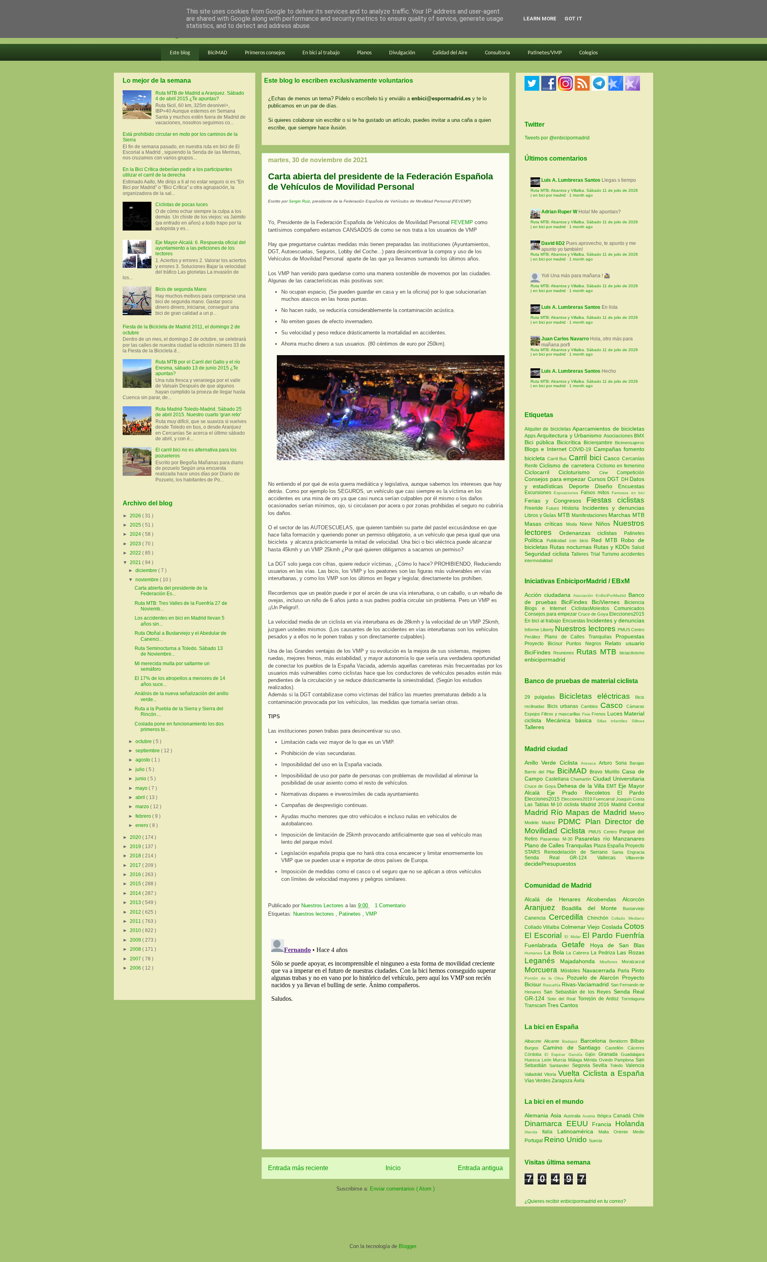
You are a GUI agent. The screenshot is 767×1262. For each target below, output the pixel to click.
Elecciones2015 (626, 614)
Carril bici (586, 457)
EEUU (579, 1123)
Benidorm (619, 1041)
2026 (136, 516)
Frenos (599, 713)
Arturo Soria (614, 763)
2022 (136, 553)
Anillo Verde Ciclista (553, 762)
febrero (143, 816)
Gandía (577, 1054)
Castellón (616, 1047)
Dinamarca (545, 1123)
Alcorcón (633, 899)
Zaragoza (563, 1080)
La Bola (555, 952)
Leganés (542, 960)
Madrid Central (627, 804)
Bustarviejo (633, 908)
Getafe (576, 944)
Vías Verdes (538, 1080)
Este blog (180, 53)
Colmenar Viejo (581, 927)
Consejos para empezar (556, 479)
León (547, 1059)
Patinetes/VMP (545, 53)
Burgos (534, 1047)
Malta (606, 1131)
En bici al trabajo (321, 53)
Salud (638, 547)
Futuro (554, 508)
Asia (557, 1115)
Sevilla (601, 1065)
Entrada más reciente (298, 1168)
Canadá (623, 1116)
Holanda (629, 1123)
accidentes (632, 554)
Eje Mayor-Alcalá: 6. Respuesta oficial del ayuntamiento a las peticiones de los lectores (200, 248)
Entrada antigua (480, 1168)
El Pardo (630, 792)
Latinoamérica (577, 1131)
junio (141, 778)
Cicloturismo (578, 472)
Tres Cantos (562, 1005)
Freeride (535, 508)
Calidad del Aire (450, 53)
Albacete (534, 1041)
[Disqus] (385, 1036)
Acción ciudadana (547, 595)
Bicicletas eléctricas (594, 696)
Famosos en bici (628, 493)
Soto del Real (562, 998)
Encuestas (631, 486)
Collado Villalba (543, 927)
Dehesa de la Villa (581, 786)
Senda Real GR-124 (561, 858)
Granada (609, 1054)
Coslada (613, 927)
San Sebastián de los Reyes (578, 992)
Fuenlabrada (543, 945)
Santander (560, 1065)
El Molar (573, 936)
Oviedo (607, 1059)
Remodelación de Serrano (578, 852)
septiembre (148, 750)
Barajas (637, 763)
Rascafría (552, 985)
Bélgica (605, 1115)
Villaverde (635, 857)
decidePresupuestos (550, 864)
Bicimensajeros (629, 442)
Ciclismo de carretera (567, 465)
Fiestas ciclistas (615, 500)
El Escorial (544, 935)
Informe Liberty (539, 629)
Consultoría (497, 53)
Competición (630, 472)
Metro (637, 813)
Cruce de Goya (593, 614)
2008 (136, 949)
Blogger (407, 1246)
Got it (573, 19)
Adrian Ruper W (559, 212)
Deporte (582, 486)
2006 (136, 968)
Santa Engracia (628, 852)
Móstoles (571, 971)
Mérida (591, 1059)
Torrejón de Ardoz (599, 999)
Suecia (595, 1140)
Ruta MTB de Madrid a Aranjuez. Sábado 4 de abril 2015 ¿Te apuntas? (199, 95)
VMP (371, 914)
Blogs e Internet (547, 449)
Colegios (588, 53)
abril (140, 797)
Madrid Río (545, 812)
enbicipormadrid (545, 659)
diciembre (146, 570)
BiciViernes (606, 602)
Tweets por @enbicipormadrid (557, 138)
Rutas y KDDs (613, 547)
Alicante (553, 1041)
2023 (136, 544)
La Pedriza (604, 953)
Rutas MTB (596, 652)
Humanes (534, 953)
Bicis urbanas (562, 706)
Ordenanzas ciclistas (591, 533)
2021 (136, 562)
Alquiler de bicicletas (548, 429)
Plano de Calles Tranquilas (578, 637)
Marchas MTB (626, 515)
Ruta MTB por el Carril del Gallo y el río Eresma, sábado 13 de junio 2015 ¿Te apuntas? (197, 367)
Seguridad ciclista (548, 554)
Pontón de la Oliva (546, 978)
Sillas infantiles (612, 721)
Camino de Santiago (574, 1047)
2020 (136, 837)
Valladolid (534, 1074)
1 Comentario (390, 905)
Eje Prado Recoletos (582, 792)
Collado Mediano (627, 918)
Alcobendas (604, 899)
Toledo (618, 1065)
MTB (565, 515)
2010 (136, 930)
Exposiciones (567, 493)
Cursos (598, 479)
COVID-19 (581, 449)
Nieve (587, 524)
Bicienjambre (599, 442)
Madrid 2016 (596, 804)
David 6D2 (553, 243)
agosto (143, 760)
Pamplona (625, 1059)
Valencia (635, 1065)
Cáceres (636, 1047)
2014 (136, 893)
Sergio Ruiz (299, 201)
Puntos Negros (583, 643)
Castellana (558, 779)
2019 (136, 846)
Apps (531, 436)
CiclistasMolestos (590, 608)
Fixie (586, 714)
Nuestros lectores (314, 914)
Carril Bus (558, 458)
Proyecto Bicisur (543, 643)
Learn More (539, 19)
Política (535, 540)
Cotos (634, 926)
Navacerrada (600, 970)
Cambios (589, 706)
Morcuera (542, 970)
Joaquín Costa (630, 799)
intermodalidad (538, 560)
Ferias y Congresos (555, 500)
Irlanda (533, 1132)
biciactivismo (632, 652)
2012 (136, 912)
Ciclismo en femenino (620, 466)
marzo (142, 806)
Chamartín (581, 779)
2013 (136, 902)
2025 (136, 525)
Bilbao (637, 1041)
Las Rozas (630, 952)
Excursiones (539, 492)
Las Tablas (538, 804)
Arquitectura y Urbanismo (570, 435)
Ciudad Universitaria (619, 778)
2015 (136, 883)
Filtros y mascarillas (560, 713)
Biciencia (634, 602)
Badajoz (571, 1041)
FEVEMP (462, 222)
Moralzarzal (633, 961)
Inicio (393, 1168)
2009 (136, 940)
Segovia (582, 1065)
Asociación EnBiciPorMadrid (599, 595)
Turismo (611, 554)
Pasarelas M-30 (557, 839)
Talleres (580, 554)
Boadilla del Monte (592, 908)
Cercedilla (568, 917)
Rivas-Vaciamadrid (586, 984)
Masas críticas (545, 524)
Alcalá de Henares (555, 899)
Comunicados (629, 608)
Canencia (537, 918)
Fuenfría (630, 935)
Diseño (606, 486)
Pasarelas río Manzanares (609, 838)
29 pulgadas (540, 697)
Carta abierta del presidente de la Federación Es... (171, 590)
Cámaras (635, 706)
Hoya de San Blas (617, 945)
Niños (604, 524)
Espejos (532, 713)
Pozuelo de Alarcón (594, 977)
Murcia (560, 1059)
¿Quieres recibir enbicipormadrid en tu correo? (575, 1201)
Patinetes (350, 914)
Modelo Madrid (541, 822)
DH (625, 479)
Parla (625, 971)
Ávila (579, 1080)
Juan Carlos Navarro (565, 339)
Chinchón (599, 918)
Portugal (534, 1140)
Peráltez (532, 636)
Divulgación (402, 53)
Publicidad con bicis (569, 540)
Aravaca (590, 763)
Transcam (536, 1005)
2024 (136, 534)
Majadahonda (580, 961)
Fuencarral (604, 799)
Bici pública (541, 442)
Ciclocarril (541, 472)
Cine (608, 472)
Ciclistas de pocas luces (181, 204)
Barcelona (594, 1040)
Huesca (533, 1059)
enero (142, 825)
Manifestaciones (590, 515)
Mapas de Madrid (598, 812)
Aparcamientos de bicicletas (608, 428)
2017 (136, 865)
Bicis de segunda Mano (181, 289)
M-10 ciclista (566, 804)
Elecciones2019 (577, 799)
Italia (549, 1132)
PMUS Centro (631, 629)
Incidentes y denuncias (613, 508)
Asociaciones (619, 436)
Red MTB (606, 540)
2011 (136, 921)
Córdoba (534, 1054)
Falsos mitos (596, 492)
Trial (596, 554)
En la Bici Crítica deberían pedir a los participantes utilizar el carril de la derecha (177, 172)
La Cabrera (578, 952)
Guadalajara (632, 1054)
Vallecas (611, 858)
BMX (639, 436)
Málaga (576, 1059)
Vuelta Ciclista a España (601, 1073)
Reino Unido (566, 1139)
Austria (589, 1116)
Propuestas (630, 636)
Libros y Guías (541, 515)
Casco (613, 458)
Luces (614, 713)
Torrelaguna (632, 998)
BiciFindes (574, 602)
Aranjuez (543, 907)
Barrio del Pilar (541, 771)
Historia (572, 508)
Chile (638, 1116)
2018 (136, 856)
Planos (364, 53)
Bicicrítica (570, 442)
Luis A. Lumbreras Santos (570, 180)
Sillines (638, 721)
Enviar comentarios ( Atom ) (402, 1189)
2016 (136, 874)
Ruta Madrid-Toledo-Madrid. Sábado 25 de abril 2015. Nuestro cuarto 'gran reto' (198, 411)
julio (140, 769)
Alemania (537, 1115)
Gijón (591, 1054)
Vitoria (551, 1074)
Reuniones (563, 652)
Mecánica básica (569, 720)
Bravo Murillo (606, 772)
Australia (573, 1115)
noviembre (147, 579)
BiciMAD (217, 53)
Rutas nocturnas (572, 547)
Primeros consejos (265, 53)
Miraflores (611, 962)
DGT (614, 479)
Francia (603, 1124)
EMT (612, 786)
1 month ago (581, 195)
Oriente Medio (629, 1131)
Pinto (638, 970)
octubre (144, 741)
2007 (136, 959)
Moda (573, 524)
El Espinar (556, 1054)
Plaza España (609, 846)
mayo (142, 788)
